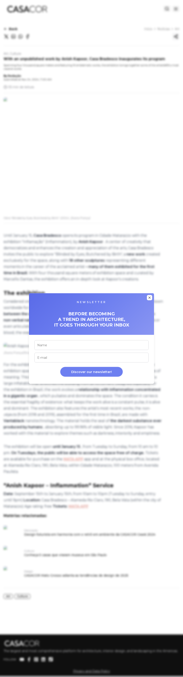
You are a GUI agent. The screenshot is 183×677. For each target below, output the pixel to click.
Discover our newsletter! (91, 372)
